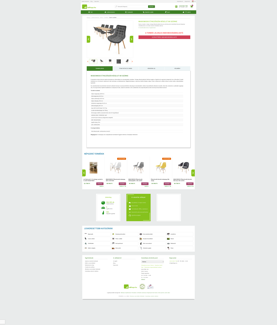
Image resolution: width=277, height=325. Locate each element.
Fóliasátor (134, 292)
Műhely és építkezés (126, 292)
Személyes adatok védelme (91, 271)
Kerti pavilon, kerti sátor (164, 292)
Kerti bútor (155, 292)
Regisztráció (187, 1)
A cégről (115, 261)
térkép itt (143, 279)
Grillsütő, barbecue (141, 292)
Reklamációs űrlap (89, 265)
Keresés (151, 6)
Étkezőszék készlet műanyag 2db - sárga (160, 180)
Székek (106, 17)
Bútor (101, 17)
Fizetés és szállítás (89, 267)
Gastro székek (112, 17)
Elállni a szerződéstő (90, 263)
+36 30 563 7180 (173, 261)
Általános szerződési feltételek (92, 269)
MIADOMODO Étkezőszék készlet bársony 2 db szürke (182, 180)
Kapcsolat (96, 1)
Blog (92, 1)
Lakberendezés (95, 17)
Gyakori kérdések (85, 1)
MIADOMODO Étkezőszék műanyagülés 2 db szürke (135, 180)
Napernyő (149, 292)
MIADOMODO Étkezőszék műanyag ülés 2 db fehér (115, 180)
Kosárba (100, 183)
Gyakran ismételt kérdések (91, 261)
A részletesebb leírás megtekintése (147, 27)
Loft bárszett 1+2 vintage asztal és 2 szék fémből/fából (93, 180)
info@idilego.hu (173, 263)
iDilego (88, 17)
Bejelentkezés (180, 1)
